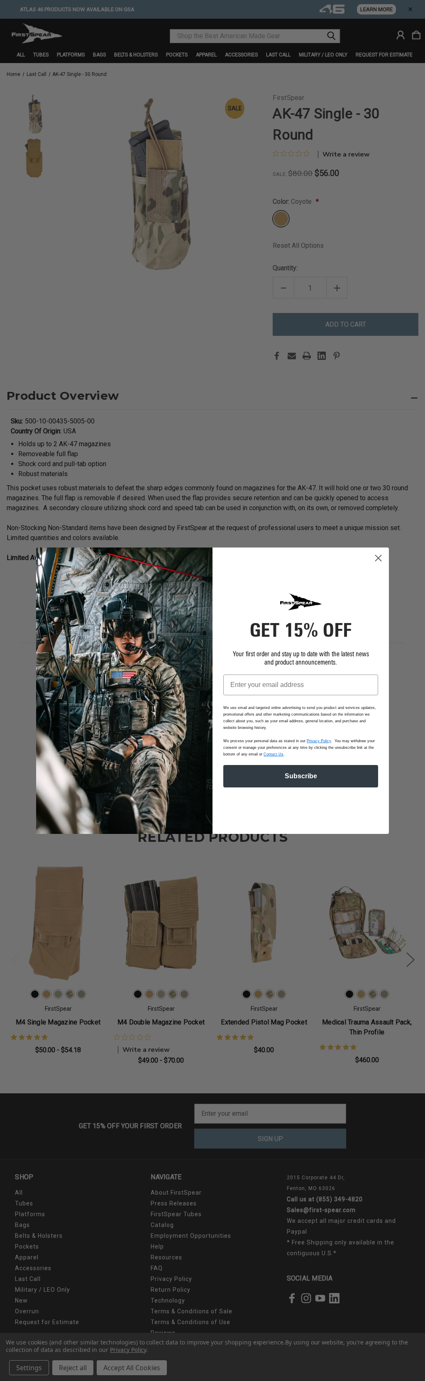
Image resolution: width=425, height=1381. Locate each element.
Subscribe (301, 776)
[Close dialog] (378, 558)
